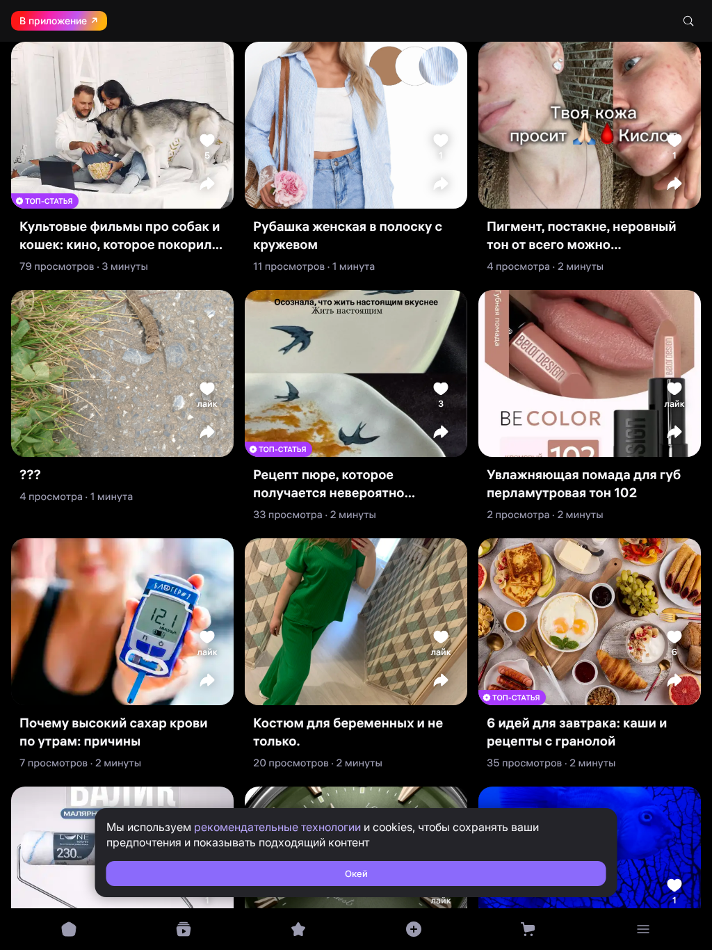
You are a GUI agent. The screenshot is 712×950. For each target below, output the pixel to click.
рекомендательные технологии (277, 827)
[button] (207, 183)
